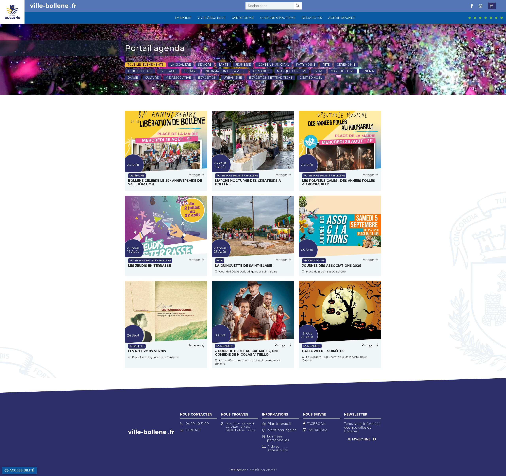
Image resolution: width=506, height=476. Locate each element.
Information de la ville (225, 71)
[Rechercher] (298, 6)
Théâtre (190, 71)
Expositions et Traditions (271, 77)
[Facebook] (472, 6)
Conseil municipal (273, 64)
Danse (132, 77)
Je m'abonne (359, 439)
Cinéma (368, 71)
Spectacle (168, 71)
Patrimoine (305, 64)
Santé (223, 64)
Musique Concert (291, 71)
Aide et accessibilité (278, 448)
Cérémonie (346, 64)
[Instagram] (480, 6)
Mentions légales (282, 430)
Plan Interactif (279, 424)
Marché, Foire (343, 71)
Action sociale (139, 71)
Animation (261, 71)
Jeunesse (243, 64)
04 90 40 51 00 (197, 424)
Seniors (204, 64)
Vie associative (178, 77)
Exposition (207, 77)
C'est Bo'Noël (311, 77)
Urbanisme (233, 77)
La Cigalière (180, 64)
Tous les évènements (145, 64)
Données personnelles (278, 438)
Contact (193, 430)
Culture (152, 77)
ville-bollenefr (53, 5)
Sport (318, 71)
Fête (326, 64)
